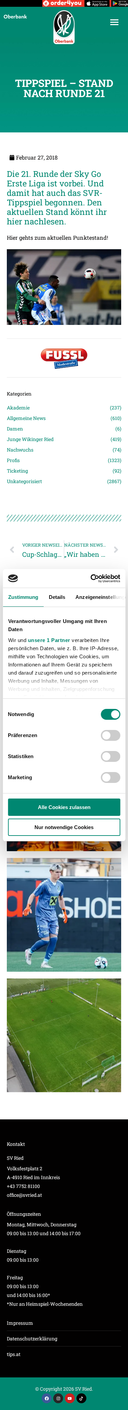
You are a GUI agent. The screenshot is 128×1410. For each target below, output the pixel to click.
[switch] (110, 735)
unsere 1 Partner (49, 640)
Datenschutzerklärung (32, 1338)
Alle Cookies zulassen (64, 807)
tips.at (13, 1354)
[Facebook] (47, 1398)
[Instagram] (58, 1398)
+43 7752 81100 (23, 1186)
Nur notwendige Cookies (64, 827)
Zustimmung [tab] (23, 597)
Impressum (20, 1323)
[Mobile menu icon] (114, 22)
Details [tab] (56, 597)
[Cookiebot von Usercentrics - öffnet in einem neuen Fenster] (91, 578)
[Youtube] (70, 1398)
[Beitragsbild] (64, 915)
